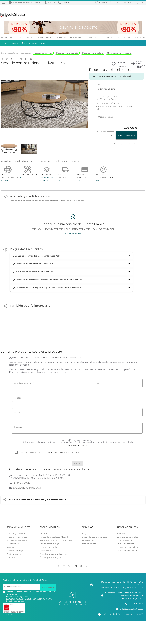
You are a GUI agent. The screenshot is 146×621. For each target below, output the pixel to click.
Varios (59, 38)
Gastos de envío (14, 554)
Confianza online (124, 540)
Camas (40, 38)
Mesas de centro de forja (92, 53)
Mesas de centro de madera (119, 53)
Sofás (19, 38)
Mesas (4, 38)
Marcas (92, 38)
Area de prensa (89, 544)
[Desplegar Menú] (3, 2)
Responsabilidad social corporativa (56, 540)
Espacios (82, 38)
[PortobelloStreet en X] (81, 566)
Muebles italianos (116, 38)
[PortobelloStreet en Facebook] (59, 566)
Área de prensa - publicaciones (54, 554)
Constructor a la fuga (49, 544)
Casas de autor (46, 551)
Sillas (12, 38)
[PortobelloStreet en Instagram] (76, 566)
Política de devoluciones (128, 547)
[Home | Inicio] (5, 43)
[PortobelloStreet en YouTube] (64, 566)
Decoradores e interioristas (94, 537)
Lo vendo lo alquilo (48, 547)
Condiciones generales (127, 537)
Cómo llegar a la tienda (17, 533)
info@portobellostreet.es (27, 488)
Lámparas (50, 38)
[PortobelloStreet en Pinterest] (70, 566)
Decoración (70, 38)
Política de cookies (125, 544)
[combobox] (116, 89)
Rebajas (102, 38)
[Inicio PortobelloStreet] (13, 16)
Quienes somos (47, 533)
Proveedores (88, 540)
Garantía (11, 557)
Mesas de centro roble (43, 53)
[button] (71, 256)
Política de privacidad (127, 551)
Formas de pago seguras (18, 540)
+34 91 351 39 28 (21, 482)
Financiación (13, 544)
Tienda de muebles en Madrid (54, 537)
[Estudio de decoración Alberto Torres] (72, 605)
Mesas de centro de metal (67, 53)
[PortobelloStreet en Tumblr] (87, 566)
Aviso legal (122, 533)
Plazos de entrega (15, 551)
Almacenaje (29, 38)
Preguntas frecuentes (17, 537)
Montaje (10, 547)
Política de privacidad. (16, 601)
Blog (84, 533)
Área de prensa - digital (50, 557)
